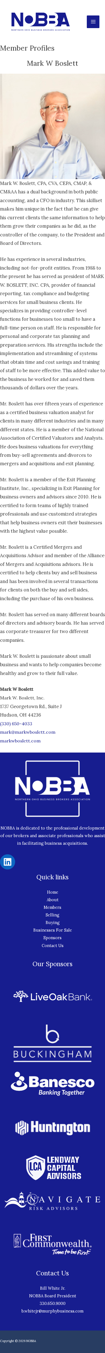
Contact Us (53, 945)
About (53, 899)
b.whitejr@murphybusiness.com (52, 1311)
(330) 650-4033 (16, 723)
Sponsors (52, 937)
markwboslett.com (20, 741)
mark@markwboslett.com (27, 732)
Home (52, 892)
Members (52, 907)
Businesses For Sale (52, 930)
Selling (52, 915)
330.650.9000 (53, 1303)
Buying (53, 922)
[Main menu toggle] (93, 21)
